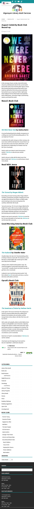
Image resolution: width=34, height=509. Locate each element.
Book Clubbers (6, 442)
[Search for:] (17, 469)
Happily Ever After (6, 422)
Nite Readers (6, 452)
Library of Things (6, 388)
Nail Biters (4, 424)
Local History (7, 385)
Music (3, 398)
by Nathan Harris (16, 308)
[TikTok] (21, 1)
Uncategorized (5, 409)
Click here (8, 152)
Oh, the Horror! (6, 429)
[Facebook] (12, 1)
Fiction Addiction (7, 449)
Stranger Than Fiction (7, 434)
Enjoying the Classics (8, 447)
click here (25, 218)
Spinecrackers (5, 432)
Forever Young (6, 416)
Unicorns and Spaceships (8, 437)
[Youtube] (18, 1)
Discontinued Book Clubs (8, 439)
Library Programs (6, 390)
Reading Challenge (6, 401)
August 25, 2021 (6, 31)
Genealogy (4, 383)
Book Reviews (5, 373)
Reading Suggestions (7, 403)
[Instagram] (15, 1)
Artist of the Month (6, 368)
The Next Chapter (6, 427)
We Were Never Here (9, 130)
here (9, 275)
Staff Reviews (7, 375)
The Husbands (6, 252)
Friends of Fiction (6, 419)
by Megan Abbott (12, 192)
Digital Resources (6, 378)
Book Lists (4, 370)
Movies (3, 396)
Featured (4, 380)
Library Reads (5, 393)
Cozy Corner (6, 444)
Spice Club (4, 406)
